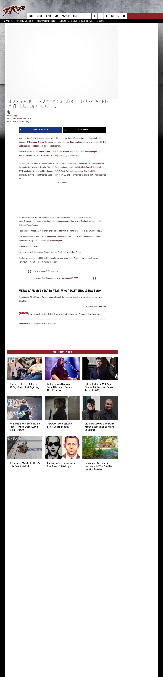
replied (59, 240)
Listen (48, 16)
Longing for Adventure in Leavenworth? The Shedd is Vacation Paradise (98, 466)
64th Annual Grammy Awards (39, 142)
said (86, 236)
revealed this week (70, 142)
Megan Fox (95, 151)
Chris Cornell (86, 167)
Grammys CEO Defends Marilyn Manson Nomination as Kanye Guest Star (100, 426)
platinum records (62, 221)
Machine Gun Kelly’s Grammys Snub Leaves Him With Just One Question (68, 314)
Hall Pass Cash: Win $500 (68, 21)
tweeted (69, 252)
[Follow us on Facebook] (106, 16)
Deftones (23, 146)
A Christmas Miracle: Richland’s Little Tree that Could (25, 465)
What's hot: (8, 21)
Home (31, 16)
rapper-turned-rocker (66, 151)
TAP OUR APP (100, 21)
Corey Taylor (55, 155)
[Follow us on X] (118, 16)
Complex (96, 175)
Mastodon (28, 171)
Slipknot (44, 155)
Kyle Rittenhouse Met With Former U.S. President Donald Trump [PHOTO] (99, 387)
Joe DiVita (102, 307)
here (56, 262)
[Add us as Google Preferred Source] (100, 16)
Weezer (36, 171)
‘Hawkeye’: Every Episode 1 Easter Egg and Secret (60, 425)
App (56, 16)
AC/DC (103, 142)
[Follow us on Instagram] (112, 16)
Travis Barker (44, 151)
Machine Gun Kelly (26, 138)
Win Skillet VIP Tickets (24, 21)
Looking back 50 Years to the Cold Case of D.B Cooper (61, 465)
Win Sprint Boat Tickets (46, 21)
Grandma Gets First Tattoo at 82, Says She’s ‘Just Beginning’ (24, 386)
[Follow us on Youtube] (124, 16)
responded (51, 236)
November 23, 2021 (70, 278)
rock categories (53, 146)
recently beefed (30, 155)
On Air (39, 16)
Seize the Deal (86, 21)
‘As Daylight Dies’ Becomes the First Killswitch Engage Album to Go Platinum (25, 426)
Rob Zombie (48, 171)
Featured (65, 16)
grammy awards (35, 323)
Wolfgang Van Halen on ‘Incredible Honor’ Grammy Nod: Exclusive (60, 387)
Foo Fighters (36, 146)
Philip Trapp (12, 115)
